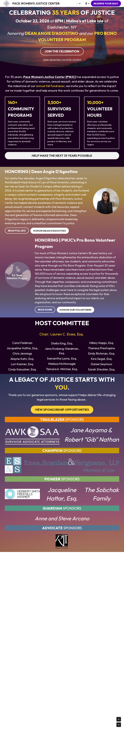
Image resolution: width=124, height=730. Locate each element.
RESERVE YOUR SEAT (106, 3)
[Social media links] (86, 3)
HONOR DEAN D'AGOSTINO (49, 230)
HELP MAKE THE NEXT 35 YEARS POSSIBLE (62, 155)
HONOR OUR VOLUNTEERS (75, 309)
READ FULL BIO (17, 230)
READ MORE (45, 309)
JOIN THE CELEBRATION (62, 51)
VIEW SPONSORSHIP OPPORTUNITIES (62, 409)
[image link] (6, 3)
